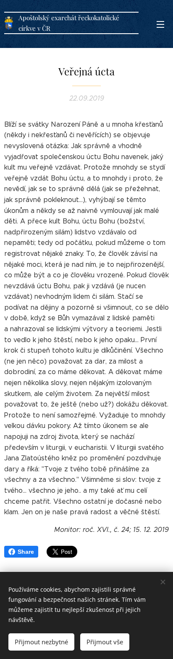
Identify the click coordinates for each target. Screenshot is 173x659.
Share (26, 551)
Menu (160, 24)
